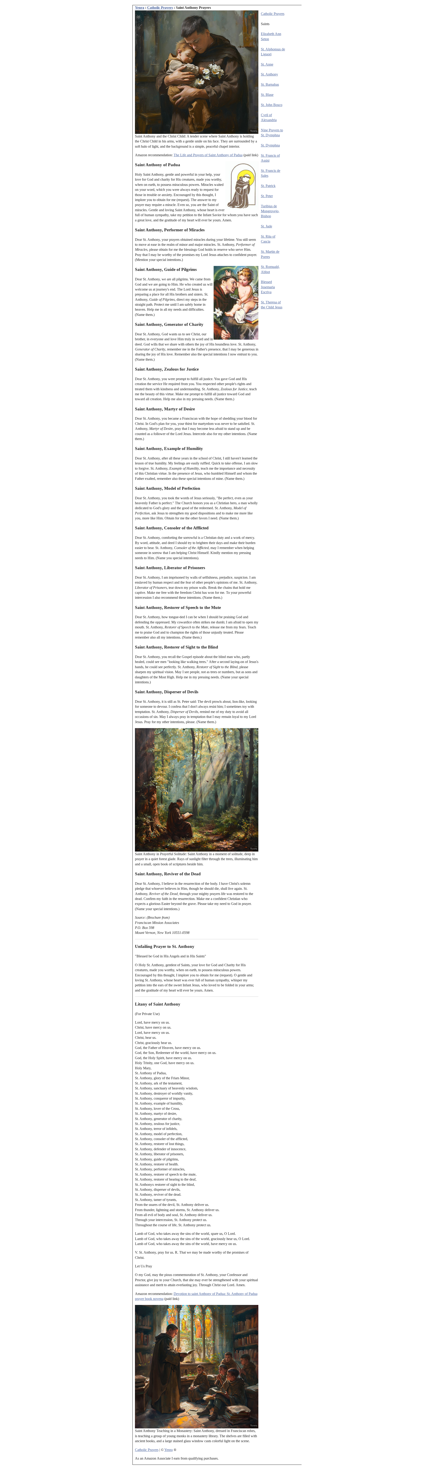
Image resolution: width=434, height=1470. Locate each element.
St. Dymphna (270, 145)
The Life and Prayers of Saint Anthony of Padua (208, 155)
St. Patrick (268, 186)
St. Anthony (269, 74)
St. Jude (266, 226)
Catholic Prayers (160, 7)
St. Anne (267, 64)
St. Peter (267, 196)
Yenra (139, 7)
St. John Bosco (271, 105)
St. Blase (267, 95)
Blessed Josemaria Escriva (268, 287)
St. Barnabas (270, 84)
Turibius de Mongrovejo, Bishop (270, 211)
